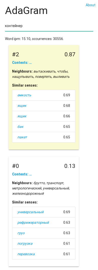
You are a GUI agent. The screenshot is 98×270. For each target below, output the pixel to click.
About (90, 5)
